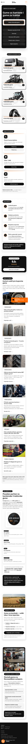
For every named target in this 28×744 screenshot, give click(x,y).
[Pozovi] (3, 741)
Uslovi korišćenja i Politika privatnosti (9, 737)
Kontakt (2, 730)
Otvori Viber (14, 166)
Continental (8, 568)
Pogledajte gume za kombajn (13, 632)
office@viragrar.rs (14, 184)
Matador (20, 568)
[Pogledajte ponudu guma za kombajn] (14, 601)
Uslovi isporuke (4, 734)
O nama (2, 732)
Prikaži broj (14, 146)
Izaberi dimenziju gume (14, 22)
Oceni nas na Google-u (14, 269)
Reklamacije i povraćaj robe (7, 736)
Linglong (16, 568)
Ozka (5, 570)
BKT (12, 568)
